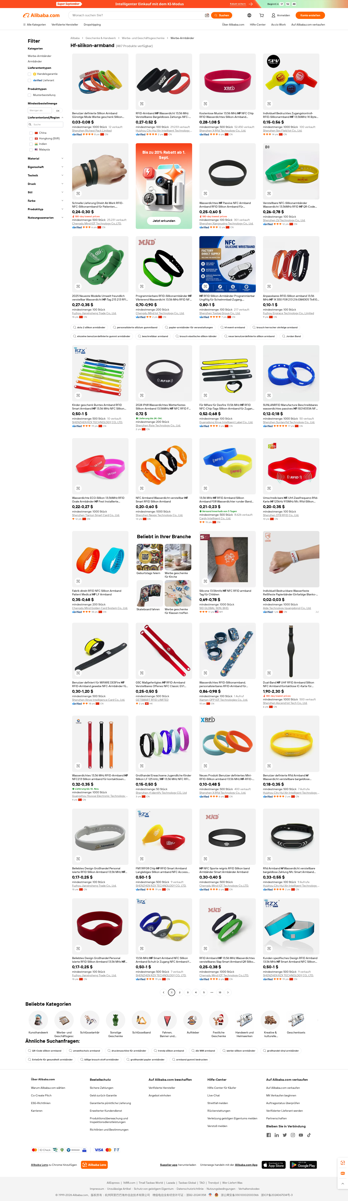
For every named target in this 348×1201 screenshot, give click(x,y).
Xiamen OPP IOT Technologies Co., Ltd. (223, 699)
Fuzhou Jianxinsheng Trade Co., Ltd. (94, 313)
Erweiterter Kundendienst (106, 1110)
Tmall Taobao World (151, 1182)
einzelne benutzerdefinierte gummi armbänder (103, 336)
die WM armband (205, 1050)
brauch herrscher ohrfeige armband (277, 327)
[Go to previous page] (163, 992)
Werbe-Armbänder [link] (182, 38)
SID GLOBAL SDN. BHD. (214, 608)
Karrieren (36, 1110)
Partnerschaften (276, 1118)
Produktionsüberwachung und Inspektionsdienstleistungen (109, 1120)
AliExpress (113, 1182)
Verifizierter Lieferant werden (284, 1110)
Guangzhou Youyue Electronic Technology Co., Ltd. (100, 796)
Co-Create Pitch (41, 1095)
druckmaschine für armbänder (129, 1050)
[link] (343, 1163)
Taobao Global (187, 1182)
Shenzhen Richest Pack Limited (92, 130)
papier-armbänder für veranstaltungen (191, 327)
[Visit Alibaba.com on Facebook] (268, 1135)
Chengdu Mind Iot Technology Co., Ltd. (160, 313)
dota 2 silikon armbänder (91, 327)
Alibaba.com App (246, 1164)
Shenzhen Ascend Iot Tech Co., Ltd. (285, 703)
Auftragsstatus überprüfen (283, 1103)
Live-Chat (213, 1095)
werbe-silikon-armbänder (241, 1050)
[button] (207, 15)
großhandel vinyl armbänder (283, 1050)
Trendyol (213, 1182)
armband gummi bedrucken (192, 1059)
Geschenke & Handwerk (101, 38)
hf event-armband (235, 327)
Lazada (170, 1182)
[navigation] (45, 516)
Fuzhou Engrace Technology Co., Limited (288, 313)
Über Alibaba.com (43, 1079)
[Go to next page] (228, 992)
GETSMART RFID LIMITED (152, 699)
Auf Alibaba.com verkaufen (283, 1087)
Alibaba (75, 38)
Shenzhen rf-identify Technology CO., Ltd (161, 792)
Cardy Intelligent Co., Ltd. (215, 518)
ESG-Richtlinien (41, 1103)
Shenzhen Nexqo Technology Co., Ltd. (159, 515)
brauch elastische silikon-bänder (198, 336)
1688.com (129, 1182)
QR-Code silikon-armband (46, 1050)
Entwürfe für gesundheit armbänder (52, 1059)
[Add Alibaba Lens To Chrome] (94, 1165)
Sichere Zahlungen (101, 1087)
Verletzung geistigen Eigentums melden (232, 1118)
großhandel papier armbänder (147, 1059)
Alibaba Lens (39, 1164)
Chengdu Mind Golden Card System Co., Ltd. (100, 608)
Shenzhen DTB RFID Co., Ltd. (281, 515)
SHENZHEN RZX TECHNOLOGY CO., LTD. (97, 422)
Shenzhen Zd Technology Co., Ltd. (284, 220)
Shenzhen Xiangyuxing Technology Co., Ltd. (226, 223)
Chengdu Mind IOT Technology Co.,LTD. (96, 223)
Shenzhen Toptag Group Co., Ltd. (219, 313)
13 (220, 992)
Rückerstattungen (218, 1110)
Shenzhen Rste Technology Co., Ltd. (158, 425)
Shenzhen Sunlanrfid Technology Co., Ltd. (289, 422)
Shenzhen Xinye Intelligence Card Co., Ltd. (98, 699)
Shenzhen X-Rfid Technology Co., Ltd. (222, 130)
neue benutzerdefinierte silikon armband (251, 336)
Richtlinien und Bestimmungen (109, 1129)
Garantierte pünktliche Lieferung (110, 1103)
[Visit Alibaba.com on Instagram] (292, 1135)
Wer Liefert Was (232, 1182)
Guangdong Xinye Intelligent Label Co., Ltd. (226, 422)
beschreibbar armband (155, 336)
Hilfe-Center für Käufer (221, 1087)
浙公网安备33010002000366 (240, 1195)
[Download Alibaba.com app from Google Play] (303, 1165)
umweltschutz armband (86, 1050)
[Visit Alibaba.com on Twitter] (284, 1135)
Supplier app (168, 1164)
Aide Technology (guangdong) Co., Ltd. (287, 608)
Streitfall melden (217, 1103)
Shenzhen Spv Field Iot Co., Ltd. (282, 130)
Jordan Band (293, 336)
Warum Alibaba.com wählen (48, 1087)
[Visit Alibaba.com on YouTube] (300, 1135)
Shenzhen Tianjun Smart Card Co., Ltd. (96, 515)
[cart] (262, 15)
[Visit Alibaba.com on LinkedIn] (276, 1135)
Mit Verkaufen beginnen (281, 1095)
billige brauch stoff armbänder (101, 1059)
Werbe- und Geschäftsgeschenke (143, 38)
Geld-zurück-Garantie (103, 1095)
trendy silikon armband (171, 1050)
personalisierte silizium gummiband (137, 327)
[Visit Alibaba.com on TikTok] (309, 1135)
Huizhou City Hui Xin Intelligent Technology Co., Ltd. (164, 130)
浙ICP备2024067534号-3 (277, 1195)
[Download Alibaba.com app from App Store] (274, 1165)
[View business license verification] (210, 1195)
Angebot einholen (160, 1095)
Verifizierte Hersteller (162, 1087)
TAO (202, 1182)
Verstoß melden (217, 1126)
